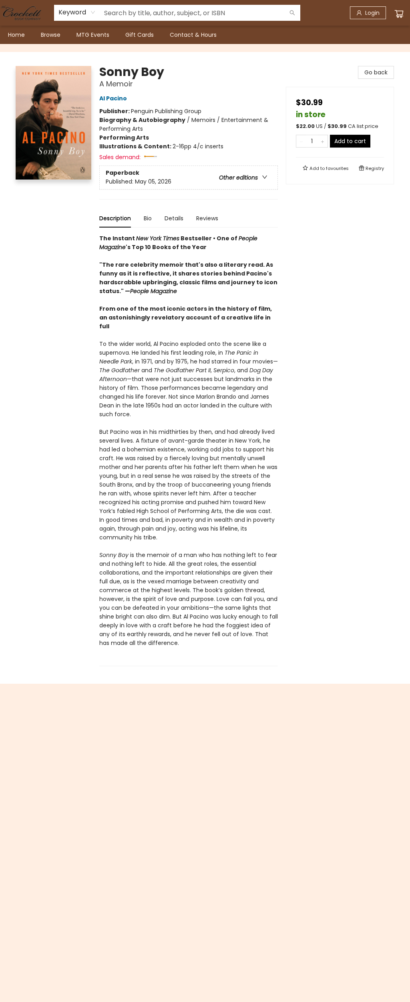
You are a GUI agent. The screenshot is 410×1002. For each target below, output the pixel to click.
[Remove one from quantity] (301, 141)
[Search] (292, 13)
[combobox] (77, 12)
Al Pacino (113, 98)
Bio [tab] (148, 218)
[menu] (205, 35)
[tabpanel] (188, 450)
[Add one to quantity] (323, 141)
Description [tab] (115, 218)
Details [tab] (174, 218)
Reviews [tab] (207, 218)
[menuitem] (16, 35)
